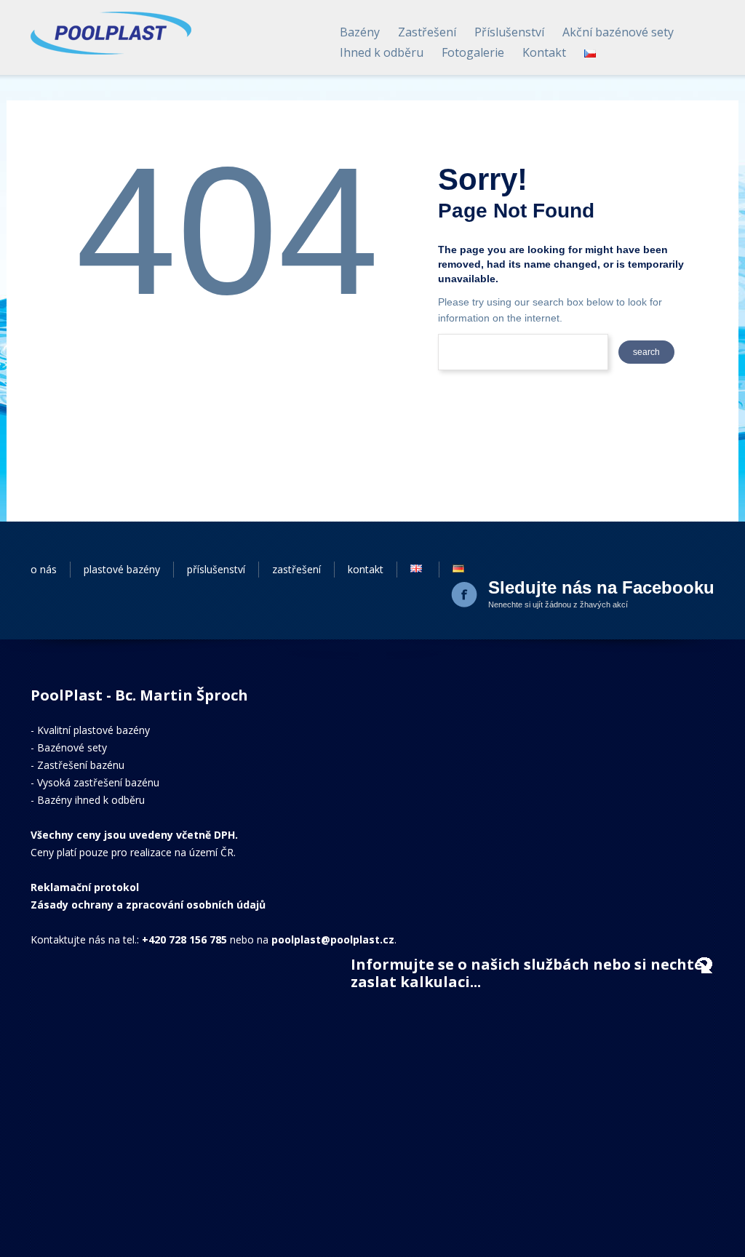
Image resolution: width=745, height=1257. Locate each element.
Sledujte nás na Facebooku (601, 587)
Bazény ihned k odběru (91, 800)
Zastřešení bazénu (80, 765)
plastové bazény (122, 569)
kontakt (365, 569)
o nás (44, 569)
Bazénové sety (72, 747)
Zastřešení (427, 32)
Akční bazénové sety (618, 32)
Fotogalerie (473, 52)
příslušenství (216, 569)
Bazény (360, 32)
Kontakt (544, 52)
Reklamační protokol (85, 887)
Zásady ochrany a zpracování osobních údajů (148, 904)
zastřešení (296, 569)
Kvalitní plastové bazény (93, 730)
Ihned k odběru (381, 52)
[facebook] (466, 596)
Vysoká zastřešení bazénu (98, 782)
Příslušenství (509, 32)
